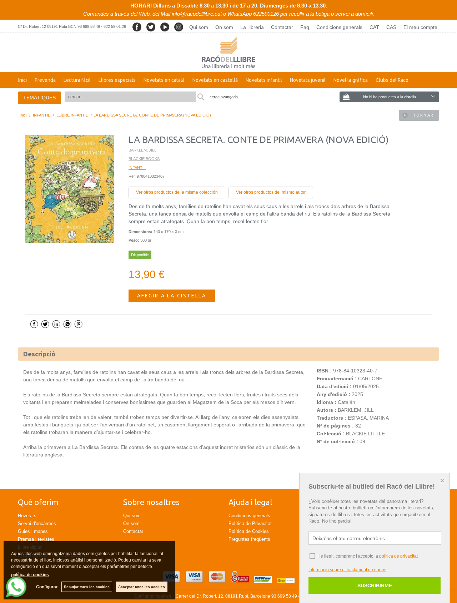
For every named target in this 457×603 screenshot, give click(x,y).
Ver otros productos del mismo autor (271, 192)
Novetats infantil (264, 80)
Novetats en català (164, 80)
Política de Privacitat (250, 523)
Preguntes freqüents (249, 539)
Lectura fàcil (77, 80)
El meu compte (420, 27)
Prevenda (45, 80)
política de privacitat (398, 556)
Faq (304, 27)
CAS (391, 27)
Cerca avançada (224, 97)
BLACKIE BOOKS (144, 159)
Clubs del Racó (392, 80)
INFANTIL (137, 167)
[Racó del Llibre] (228, 52)
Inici (22, 80)
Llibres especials (117, 80)
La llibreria (252, 27)
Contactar (282, 27)
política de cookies (30, 574)
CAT (374, 27)
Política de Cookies (248, 531)
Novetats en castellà (215, 80)
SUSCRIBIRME (374, 585)
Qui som (198, 27)
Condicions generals (339, 27)
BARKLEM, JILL (142, 150)
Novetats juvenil (308, 80)
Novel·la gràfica (350, 80)
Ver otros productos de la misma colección (177, 192)
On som (224, 27)
